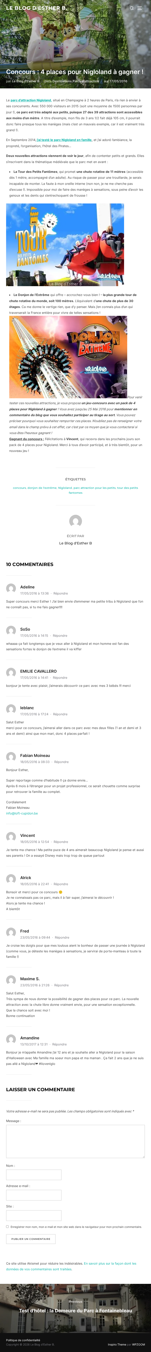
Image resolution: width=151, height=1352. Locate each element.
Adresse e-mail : (18, 1186)
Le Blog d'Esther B (25, 81)
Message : (13, 1121)
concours (19, 488)
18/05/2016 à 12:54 (35, 842)
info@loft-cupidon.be (22, 813)
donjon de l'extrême (42, 488)
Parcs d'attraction (86, 81)
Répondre (60, 593)
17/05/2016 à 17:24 (34, 714)
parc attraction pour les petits (95, 488)
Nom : (10, 1166)
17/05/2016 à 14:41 (34, 678)
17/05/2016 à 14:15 (34, 636)
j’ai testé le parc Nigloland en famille (64, 140)
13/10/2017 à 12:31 (34, 1044)
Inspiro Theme (117, 1344)
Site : (10, 1206)
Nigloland (65, 488)
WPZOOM (138, 1344)
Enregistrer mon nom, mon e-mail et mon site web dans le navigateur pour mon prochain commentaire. (76, 1226)
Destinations (62, 81)
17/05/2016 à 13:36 (35, 593)
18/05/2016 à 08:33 (35, 762)
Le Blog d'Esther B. (36, 8)
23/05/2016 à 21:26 (35, 985)
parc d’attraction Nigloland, (31, 100)
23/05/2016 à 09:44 (35, 937)
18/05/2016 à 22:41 (35, 884)
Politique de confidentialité (23, 1340)
